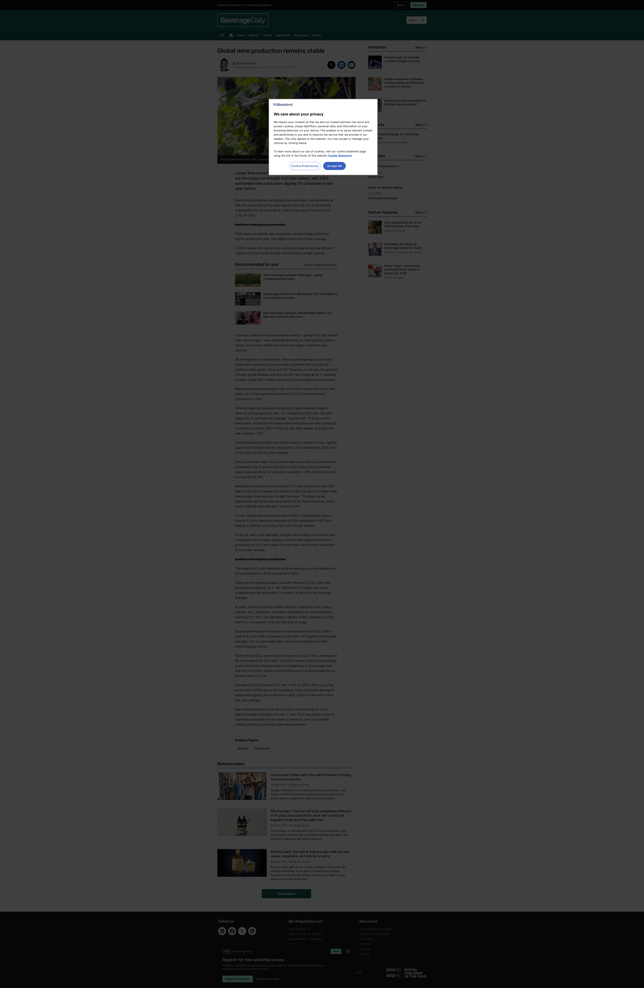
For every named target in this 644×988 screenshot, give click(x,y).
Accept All (334, 166)
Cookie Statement (340, 155)
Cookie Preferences (305, 166)
